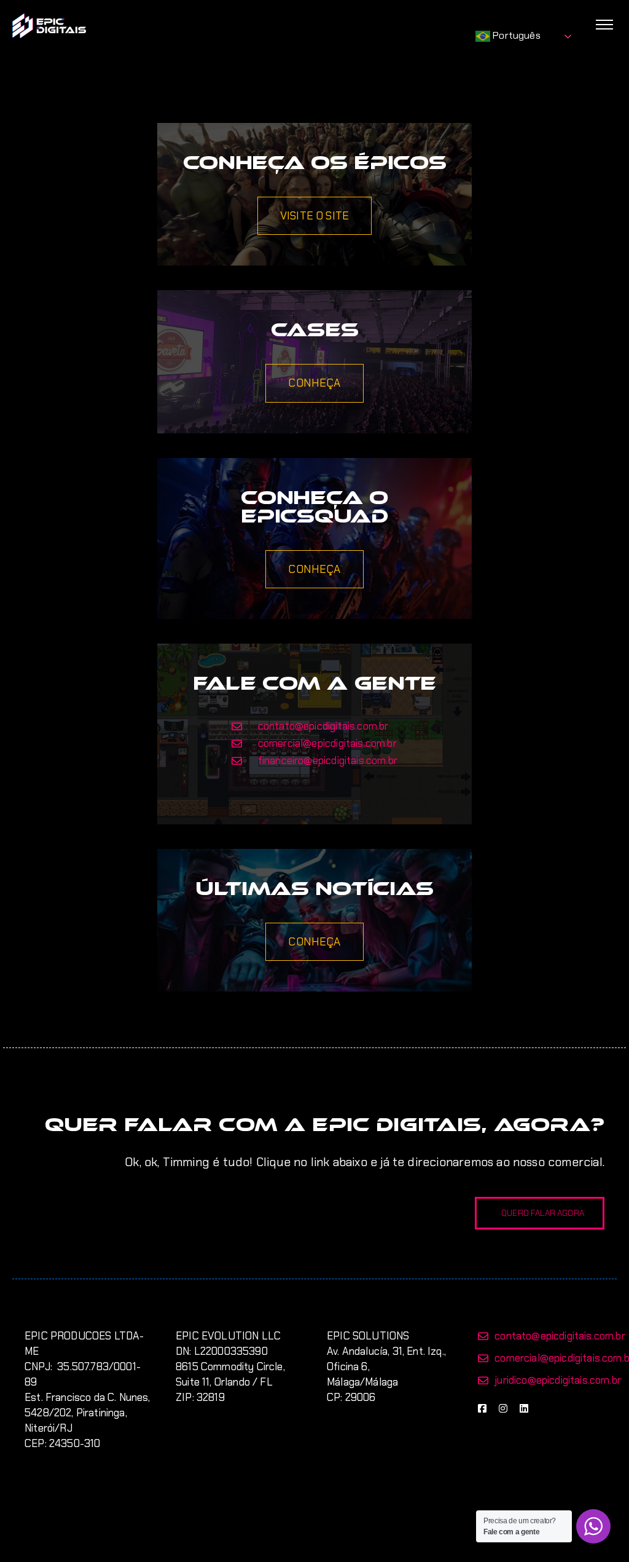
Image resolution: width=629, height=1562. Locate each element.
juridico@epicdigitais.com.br (557, 1380)
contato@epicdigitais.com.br (559, 1336)
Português (515, 35)
